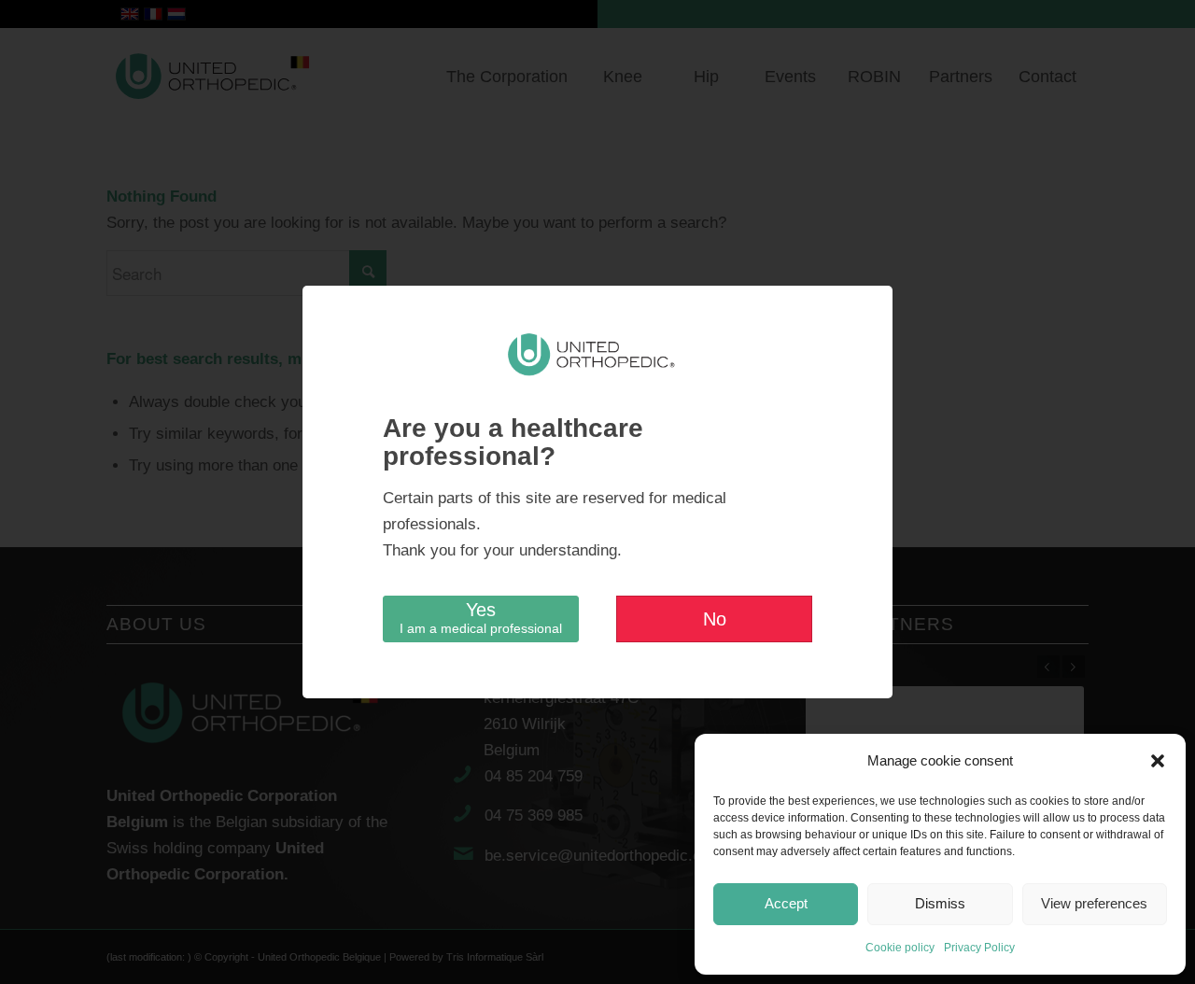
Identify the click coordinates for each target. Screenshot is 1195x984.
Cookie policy (900, 947)
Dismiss (940, 903)
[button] (1157, 761)
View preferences (1094, 903)
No (714, 619)
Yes (481, 617)
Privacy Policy (979, 947)
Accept (786, 903)
